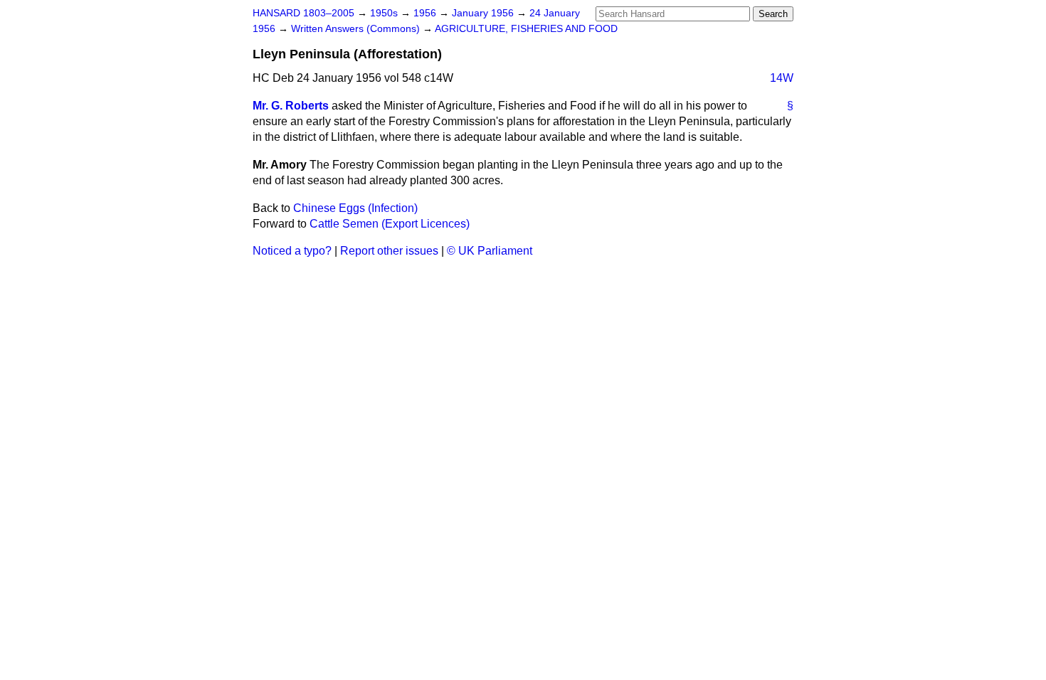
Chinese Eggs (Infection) (355, 208)
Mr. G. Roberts (291, 106)
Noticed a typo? (292, 251)
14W (781, 78)
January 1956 (484, 13)
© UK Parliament (489, 251)
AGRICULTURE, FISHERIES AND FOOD (526, 28)
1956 (426, 13)
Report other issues (389, 251)
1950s (385, 13)
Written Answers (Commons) (357, 28)
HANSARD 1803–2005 (303, 13)
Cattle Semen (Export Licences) (390, 224)
